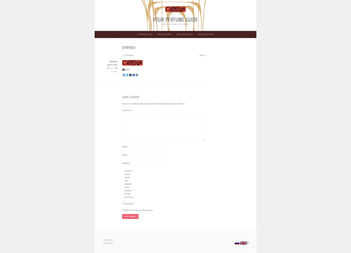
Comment (126, 112)
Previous (129, 55)
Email (124, 154)
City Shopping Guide (145, 34)
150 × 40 (112, 68)
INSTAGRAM (108, 243)
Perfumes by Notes (164, 34)
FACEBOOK (108, 240)
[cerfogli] (132, 64)
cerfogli (114, 72)
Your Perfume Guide (175, 19)
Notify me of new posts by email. (138, 210)
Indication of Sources (184, 34)
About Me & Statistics (206, 34)
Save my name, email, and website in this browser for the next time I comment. (128, 187)
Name (125, 146)
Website (125, 163)
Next (202, 55)
